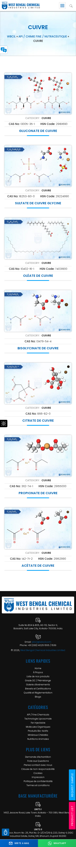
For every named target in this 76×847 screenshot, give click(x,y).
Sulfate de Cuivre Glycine (38, 203)
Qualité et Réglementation (38, 692)
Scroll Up (5, 832)
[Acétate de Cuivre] (38, 528)
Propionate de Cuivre (38, 493)
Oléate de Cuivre (38, 275)
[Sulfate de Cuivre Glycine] (38, 166)
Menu (62, 5)
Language (3, 50)
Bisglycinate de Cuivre (38, 348)
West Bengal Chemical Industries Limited (42, 650)
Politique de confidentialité (38, 781)
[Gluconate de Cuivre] (38, 93)
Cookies (38, 773)
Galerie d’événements (38, 684)
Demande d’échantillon (38, 756)
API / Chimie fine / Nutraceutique (42, 36)
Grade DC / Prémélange (38, 680)
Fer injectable (38, 722)
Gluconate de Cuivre (38, 131)
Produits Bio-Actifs (38, 730)
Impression (38, 777)
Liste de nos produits (38, 676)
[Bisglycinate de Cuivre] (38, 311)
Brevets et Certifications (38, 688)
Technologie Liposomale (38, 718)
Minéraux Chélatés (38, 734)
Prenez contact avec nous (38, 765)
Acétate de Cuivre (38, 565)
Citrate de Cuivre (38, 420)
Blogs (38, 696)
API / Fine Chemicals (38, 714)
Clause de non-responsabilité (38, 769)
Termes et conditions (38, 785)
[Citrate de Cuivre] (38, 383)
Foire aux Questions (38, 760)
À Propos (38, 672)
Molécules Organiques (38, 726)
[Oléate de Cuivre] (38, 238)
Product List (72, 816)
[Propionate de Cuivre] (38, 456)
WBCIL (11, 36)
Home (38, 668)
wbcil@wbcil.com (41, 641)
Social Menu (3, 423)
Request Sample (72, 785)
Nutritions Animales (38, 739)
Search (71, 5)
